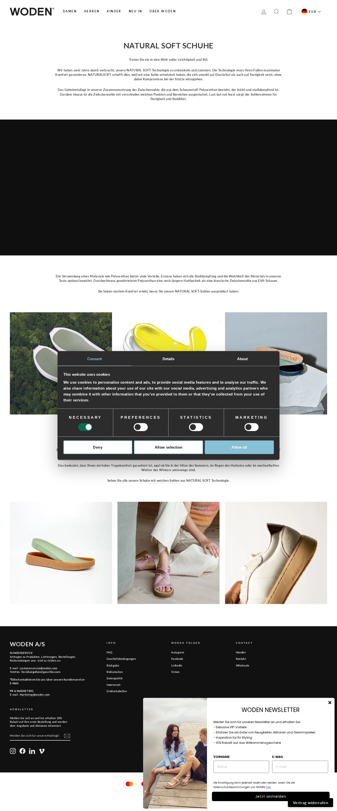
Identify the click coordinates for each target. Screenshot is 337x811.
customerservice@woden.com (38, 668)
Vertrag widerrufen (310, 802)
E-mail (277, 757)
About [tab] (242, 358)
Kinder (114, 11)
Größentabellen (117, 691)
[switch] (141, 427)
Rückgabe (113, 665)
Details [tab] (169, 358)
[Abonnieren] (67, 736)
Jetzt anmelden (270, 796)
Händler (241, 652)
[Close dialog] (330, 702)
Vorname (221, 757)
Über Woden (163, 11)
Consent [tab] (94, 358)
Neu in (135, 11)
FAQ (109, 652)
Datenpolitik (115, 678)
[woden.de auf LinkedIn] (32, 751)
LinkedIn (176, 665)
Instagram (177, 652)
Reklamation (115, 671)
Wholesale (242, 665)
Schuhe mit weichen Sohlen (159, 480)
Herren (91, 11)
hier (268, 787)
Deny (97, 447)
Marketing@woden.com (35, 694)
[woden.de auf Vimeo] (42, 751)
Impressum (113, 684)
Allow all (239, 447)
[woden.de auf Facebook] (22, 751)
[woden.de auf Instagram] (13, 751)
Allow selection (169, 447)
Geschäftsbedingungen (121, 658)
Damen (70, 11)
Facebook (177, 658)
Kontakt (241, 658)
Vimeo (175, 671)
